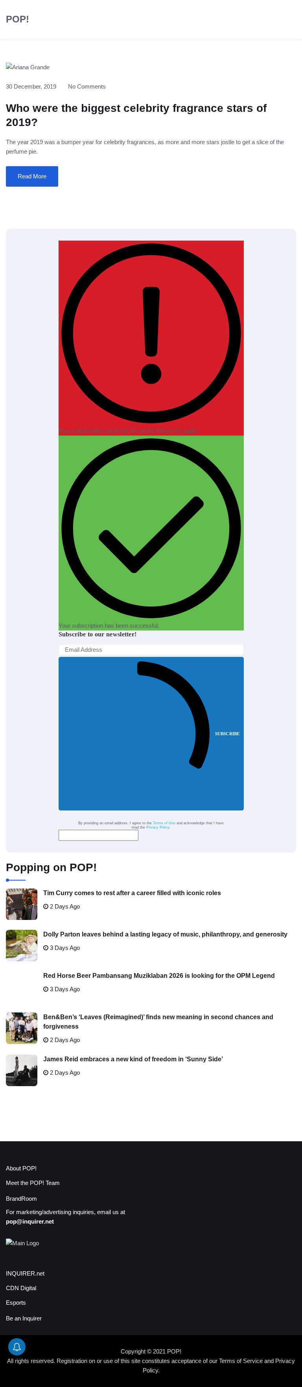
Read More (32, 176)
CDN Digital (21, 1288)
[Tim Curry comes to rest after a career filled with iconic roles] (21, 904)
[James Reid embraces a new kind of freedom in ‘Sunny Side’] (21, 1070)
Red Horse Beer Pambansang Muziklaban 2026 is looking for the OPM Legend (159, 975)
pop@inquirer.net (30, 1221)
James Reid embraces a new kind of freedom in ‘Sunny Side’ (133, 1059)
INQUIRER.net (25, 1273)
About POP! (21, 1168)
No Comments (87, 86)
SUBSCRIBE (227, 733)
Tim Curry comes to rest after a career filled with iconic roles (132, 893)
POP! (17, 19)
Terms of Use (164, 823)
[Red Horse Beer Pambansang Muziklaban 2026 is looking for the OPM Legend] (21, 987)
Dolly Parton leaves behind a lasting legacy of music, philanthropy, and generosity (165, 934)
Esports (16, 1302)
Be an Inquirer (24, 1318)
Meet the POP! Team (33, 1182)
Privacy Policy (157, 827)
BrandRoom (21, 1198)
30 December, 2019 (31, 86)
